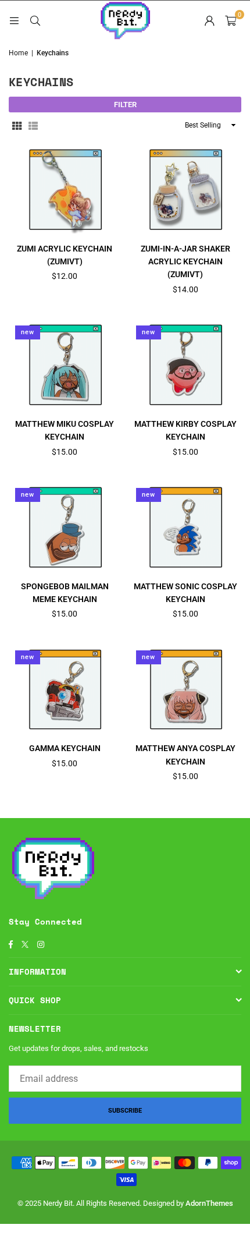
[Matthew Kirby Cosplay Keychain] (185, 364)
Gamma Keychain (65, 748)
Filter (125, 104)
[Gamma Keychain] (64, 689)
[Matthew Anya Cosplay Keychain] (185, 689)
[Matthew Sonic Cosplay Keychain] (185, 526)
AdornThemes (209, 1203)
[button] (230, 20)
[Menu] (13, 20)
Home (18, 53)
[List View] (33, 125)
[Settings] (209, 20)
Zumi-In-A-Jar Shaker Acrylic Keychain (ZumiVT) (185, 261)
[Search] (34, 20)
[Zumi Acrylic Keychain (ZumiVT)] (64, 188)
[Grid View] (17, 125)
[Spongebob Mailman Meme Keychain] (64, 526)
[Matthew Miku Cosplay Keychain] (64, 364)
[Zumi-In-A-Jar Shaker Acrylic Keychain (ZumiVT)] (185, 188)
